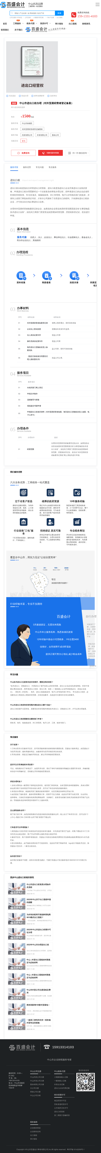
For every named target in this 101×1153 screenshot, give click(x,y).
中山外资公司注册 (37, 1080)
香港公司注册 (35, 1091)
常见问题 (40, 167)
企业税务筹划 (35, 1128)
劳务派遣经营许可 (61, 1104)
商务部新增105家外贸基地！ (38, 1004)
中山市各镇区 (27, 123)
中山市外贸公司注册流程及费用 (39, 989)
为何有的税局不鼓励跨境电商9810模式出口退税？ (39, 914)
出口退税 (59, 17)
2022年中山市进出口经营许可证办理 (39, 929)
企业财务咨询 (35, 1131)
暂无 (23, 141)
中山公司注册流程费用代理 (12, 5)
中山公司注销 (35, 1095)
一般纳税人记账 (60, 1080)
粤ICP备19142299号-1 (75, 1149)
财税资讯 (86, 23)
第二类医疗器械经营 (62, 1115)
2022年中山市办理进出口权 (38, 944)
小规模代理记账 (38, 17)
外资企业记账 (59, 1084)
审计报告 (59, 23)
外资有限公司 (42, 135)
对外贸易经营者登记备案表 (32, 129)
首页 (5, 23)
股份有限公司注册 (37, 1084)
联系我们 (5, 29)
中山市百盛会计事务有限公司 (37, 1149)
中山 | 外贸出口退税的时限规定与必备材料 (38, 959)
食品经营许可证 (60, 1100)
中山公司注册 (35, 1071)
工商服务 (17, 23)
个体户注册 (50, 17)
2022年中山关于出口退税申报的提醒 (39, 899)
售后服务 (53, 167)
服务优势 (27, 167)
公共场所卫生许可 (61, 1108)
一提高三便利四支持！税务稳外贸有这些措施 (39, 1020)
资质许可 (44, 23)
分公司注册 (34, 1088)
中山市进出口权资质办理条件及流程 (39, 884)
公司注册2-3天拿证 (16, 17)
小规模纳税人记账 (61, 1077)
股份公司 (55, 135)
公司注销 (28, 17)
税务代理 (30, 23)
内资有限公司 (27, 135)
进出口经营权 (59, 1111)
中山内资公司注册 (37, 1077)
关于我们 (18, 29)
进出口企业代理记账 (62, 1088)
